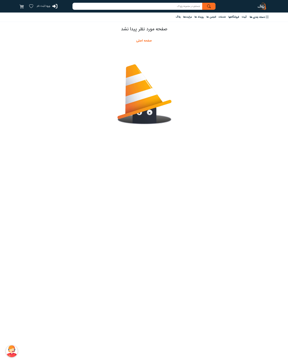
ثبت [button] (244, 17)
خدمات (222, 17)
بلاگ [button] (178, 17)
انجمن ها (211, 17)
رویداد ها (199, 17)
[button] (259, 17)
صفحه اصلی (144, 41)
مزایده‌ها (187, 17)
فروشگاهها (233, 17)
